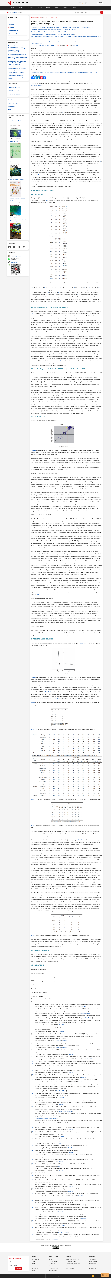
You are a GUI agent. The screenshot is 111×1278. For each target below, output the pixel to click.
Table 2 (47, 692)
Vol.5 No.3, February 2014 (50, 17)
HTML (52, 45)
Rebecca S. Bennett (90, 27)
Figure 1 (62, 360)
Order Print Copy (13, 103)
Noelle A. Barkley (46, 27)
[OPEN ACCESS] (83, 2)
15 (44, 156)
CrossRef (83, 1006)
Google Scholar (62, 1111)
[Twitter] (9, 247)
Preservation (92, 1263)
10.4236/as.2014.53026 (40, 45)
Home (12, 8)
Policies (92, 1256)
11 (48, 292)
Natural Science (14, 141)
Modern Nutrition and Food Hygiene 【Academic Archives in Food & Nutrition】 (18, 220)
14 (32, 1079)
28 (84, 287)
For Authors (52, 1263)
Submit (75, 8)
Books (40, 8)
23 (44, 287)
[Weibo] (24, 247)
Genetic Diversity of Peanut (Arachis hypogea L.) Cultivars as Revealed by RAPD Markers (17, 68)
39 (51, 862)
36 (77, 340)
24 (50, 287)
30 (99, 287)
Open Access (92, 1259)
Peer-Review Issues (54, 1266)
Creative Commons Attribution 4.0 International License (68, 1250)
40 (67, 862)
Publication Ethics (93, 1261)
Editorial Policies (53, 1261)
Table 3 (52, 692)
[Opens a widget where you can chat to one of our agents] (104, 1275)
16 (100, 161)
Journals (30, 8)
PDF (48, 45)
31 (50, 290)
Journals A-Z (35, 1259)
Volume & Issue (70, 1268)
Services (65, 8)
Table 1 (47, 200)
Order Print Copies (71, 1261)
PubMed (89, 1013)
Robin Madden (72, 27)
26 (66, 287)
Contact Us (11, 106)
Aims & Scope (13, 21)
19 (32, 1113)
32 (81, 290)
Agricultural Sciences (36, 17)
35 (57, 318)
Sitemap (34, 1266)
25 (61, 287)
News (48, 8)
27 (74, 287)
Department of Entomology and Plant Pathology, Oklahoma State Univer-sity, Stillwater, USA (54, 29)
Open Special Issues (14, 87)
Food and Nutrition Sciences (17, 179)
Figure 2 (38, 594)
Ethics (50, 1259)
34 (77, 294)
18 (32, 1106)
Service (68, 1256)
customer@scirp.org (16, 256)
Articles (20, 8)
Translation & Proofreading (73, 1263)
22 (32, 287)
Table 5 (80, 840)
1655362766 (14, 262)
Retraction (92, 1266)
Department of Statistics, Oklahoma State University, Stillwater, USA (48, 31)
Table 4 (33, 702)
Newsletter (11, 100)
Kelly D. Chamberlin (36, 27)
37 (98, 492)
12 (58, 130)
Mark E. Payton (81, 27)
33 (92, 290)
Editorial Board (13, 30)
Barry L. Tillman (55, 27)
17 (38, 175)
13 (32, 1075)
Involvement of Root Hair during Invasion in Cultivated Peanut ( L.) (17, 63)
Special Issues (53, 1270)
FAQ (9, 109)
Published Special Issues (16, 90)
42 (37, 897)
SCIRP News (74, 1276)
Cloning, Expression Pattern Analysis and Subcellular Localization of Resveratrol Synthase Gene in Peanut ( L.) (17, 75)
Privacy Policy (92, 1268)
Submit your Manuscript (60, 1276)
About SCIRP (53, 1256)
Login (100, 3)
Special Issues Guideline (16, 94)
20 (46, 184)
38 (93, 606)
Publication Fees (14, 34)
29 (89, 287)
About (56, 8)
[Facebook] (14, 247)
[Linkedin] (19, 247)
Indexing (11, 37)
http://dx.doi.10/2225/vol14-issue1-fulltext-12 (46, 1118)
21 (55, 202)
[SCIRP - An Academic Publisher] (18, 2)
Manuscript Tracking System (73, 1259)
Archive (11, 27)
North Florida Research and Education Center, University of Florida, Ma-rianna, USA (52, 34)
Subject (34, 1261)
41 (53, 879)
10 (32, 1061)
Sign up (49, 1276)
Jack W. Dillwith (64, 27)
